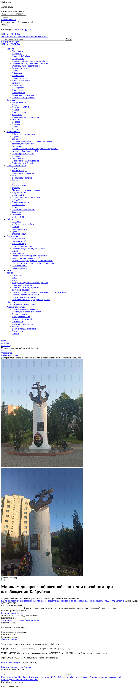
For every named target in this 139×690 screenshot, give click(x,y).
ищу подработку (19, 229)
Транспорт (17, 212)
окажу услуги (18, 253)
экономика (17, 146)
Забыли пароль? (8, 19)
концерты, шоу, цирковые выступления (30, 282)
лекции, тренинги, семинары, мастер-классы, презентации (39, 292)
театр (14, 280)
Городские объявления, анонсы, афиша (30, 61)
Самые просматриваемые (23, 97)
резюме (15, 226)
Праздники (17, 200)
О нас (3, 36)
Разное (15, 129)
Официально (18, 58)
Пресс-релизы (18, 92)
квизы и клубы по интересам (25, 295)
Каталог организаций (16, 165)
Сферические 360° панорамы (25, 161)
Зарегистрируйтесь (23, 29)
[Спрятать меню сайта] (2, 672)
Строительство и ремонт (23, 209)
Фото (9, 270)
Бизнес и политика (20, 68)
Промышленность (20, 202)
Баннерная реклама (21, 316)
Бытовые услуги (19, 170)
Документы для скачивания (24, 329)
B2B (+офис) (18, 217)
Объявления (12, 236)
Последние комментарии (23, 304)
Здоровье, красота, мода (23, 78)
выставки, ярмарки (21, 290)
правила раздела (19, 268)
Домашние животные (22, 178)
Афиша (10, 273)
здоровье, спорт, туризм (23, 144)
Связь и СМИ (18, 204)
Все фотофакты (19, 102)
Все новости (17, 51)
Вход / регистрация (10, 42)
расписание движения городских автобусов (32, 141)
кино (14, 277)
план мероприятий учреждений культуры (31, 299)
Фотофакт (11, 100)
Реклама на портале (32, 36)
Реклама (27, 667)
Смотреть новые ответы (12, 613)
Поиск (68, 39)
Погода (10, 679)
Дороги (15, 109)
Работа (10, 219)
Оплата (44, 36)
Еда (13, 183)
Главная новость (19, 314)
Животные (17, 114)
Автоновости (18, 75)
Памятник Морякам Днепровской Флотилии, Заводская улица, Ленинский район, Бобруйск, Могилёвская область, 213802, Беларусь (62, 601)
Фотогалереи (18, 158)
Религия (16, 83)
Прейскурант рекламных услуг (26, 312)
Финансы (16, 214)
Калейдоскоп (18, 88)
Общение (11, 302)
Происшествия (19, 112)
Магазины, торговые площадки (26, 190)
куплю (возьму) (19, 243)
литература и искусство (23, 153)
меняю (15, 251)
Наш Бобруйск (13, 131)
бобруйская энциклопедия (24, 134)
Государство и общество (23, 173)
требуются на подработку (23, 224)
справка (15, 136)
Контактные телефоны (11, 662)
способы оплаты (19, 234)
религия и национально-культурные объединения (35, 148)
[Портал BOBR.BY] (10, 34)
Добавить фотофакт (10, 355)
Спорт (15, 71)
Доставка (16, 180)
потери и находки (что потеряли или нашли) (32, 260)
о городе (16, 156)
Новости (11, 49)
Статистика (17, 331)
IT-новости (17, 85)
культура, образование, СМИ (25, 151)
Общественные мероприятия (25, 117)
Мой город (17, 119)
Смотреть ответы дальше (12, 620)
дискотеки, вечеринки (22, 285)
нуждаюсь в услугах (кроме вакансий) (29, 256)
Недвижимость (19, 192)
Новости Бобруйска (21, 56)
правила (16, 231)
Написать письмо (14, 36)
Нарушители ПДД (20, 107)
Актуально (17, 53)
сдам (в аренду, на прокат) (24, 246)
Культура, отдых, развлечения (26, 66)
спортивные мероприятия (24, 297)
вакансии (16, 221)
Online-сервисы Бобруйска (24, 163)
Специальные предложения (25, 309)
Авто (14, 168)
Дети (14, 175)
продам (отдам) (19, 241)
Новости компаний (21, 80)
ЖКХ (14, 105)
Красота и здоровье (21, 185)
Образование (18, 73)
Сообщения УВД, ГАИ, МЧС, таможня (30, 63)
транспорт (16, 139)
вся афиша (17, 275)
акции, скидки (18, 239)
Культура (16, 124)
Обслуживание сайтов (22, 324)
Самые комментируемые (23, 95)
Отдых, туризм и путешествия (26, 197)
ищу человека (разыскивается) (26, 258)
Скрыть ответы (32, 620)
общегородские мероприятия (25, 287)
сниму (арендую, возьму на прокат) (28, 248)
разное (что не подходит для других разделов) (33, 263)
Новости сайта (19, 90)
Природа (16, 122)
